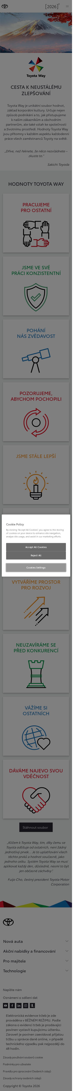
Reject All (36, 555)
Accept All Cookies (36, 547)
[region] (36, 545)
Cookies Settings (35, 567)
